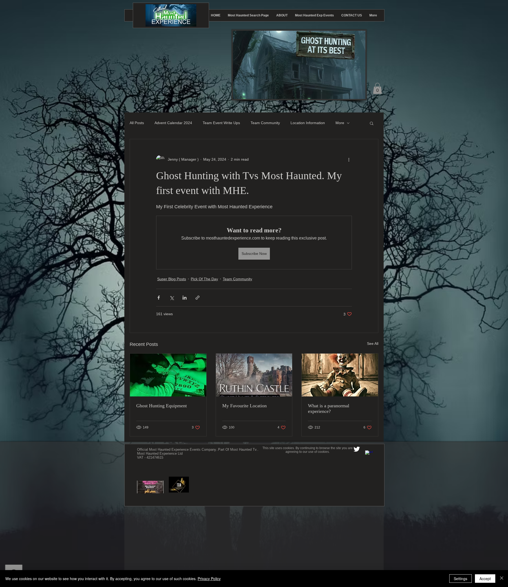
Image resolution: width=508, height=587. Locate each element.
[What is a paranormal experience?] (340, 375)
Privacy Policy (209, 578)
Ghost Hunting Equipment (161, 405)
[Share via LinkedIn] (184, 297)
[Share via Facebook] (158, 297)
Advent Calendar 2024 (173, 123)
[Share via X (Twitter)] (171, 297)
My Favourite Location (244, 405)
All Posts (137, 123)
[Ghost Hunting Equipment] (168, 375)
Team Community (265, 123)
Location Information (308, 123)
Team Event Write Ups (221, 123)
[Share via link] (197, 297)
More (339, 123)
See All (372, 343)
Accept (485, 578)
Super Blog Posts (171, 279)
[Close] (501, 578)
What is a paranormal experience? (328, 408)
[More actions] (349, 159)
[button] (377, 88)
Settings (460, 578)
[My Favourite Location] (254, 375)
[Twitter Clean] (356, 449)
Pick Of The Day (204, 279)
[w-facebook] (369, 454)
